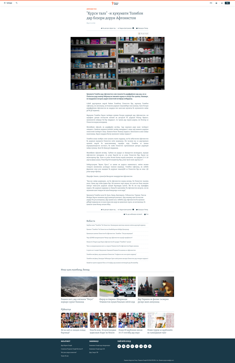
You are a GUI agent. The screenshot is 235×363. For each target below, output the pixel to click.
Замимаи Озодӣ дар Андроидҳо (99, 345)
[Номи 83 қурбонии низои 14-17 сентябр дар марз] (132, 320)
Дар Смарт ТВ (93, 352)
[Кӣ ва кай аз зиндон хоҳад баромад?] (74, 320)
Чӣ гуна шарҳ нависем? (68, 352)
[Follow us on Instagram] (132, 346)
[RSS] (145, 346)
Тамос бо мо (65, 356)
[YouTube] (216, 3)
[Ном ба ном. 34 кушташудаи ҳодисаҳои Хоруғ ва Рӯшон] (103, 320)
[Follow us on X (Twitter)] (136, 346)
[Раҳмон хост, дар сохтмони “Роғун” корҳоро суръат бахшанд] (79, 287)
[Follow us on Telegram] (141, 346)
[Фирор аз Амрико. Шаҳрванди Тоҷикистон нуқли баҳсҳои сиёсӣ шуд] (117, 287)
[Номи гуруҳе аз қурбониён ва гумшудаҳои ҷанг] (160, 320)
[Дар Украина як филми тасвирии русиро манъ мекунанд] (156, 287)
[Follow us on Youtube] (128, 346)
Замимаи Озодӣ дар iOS (97, 349)
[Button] (108, 28)
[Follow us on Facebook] (123, 346)
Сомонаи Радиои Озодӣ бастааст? (72, 349)
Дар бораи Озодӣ (66, 345)
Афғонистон (91, 9)
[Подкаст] (149, 346)
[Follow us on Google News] (119, 346)
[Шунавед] (222, 3)
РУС (211, 3)
